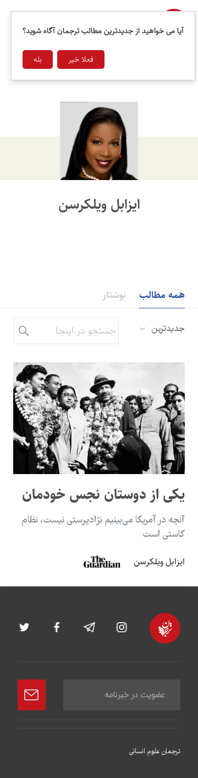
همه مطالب (162, 295)
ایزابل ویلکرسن (159, 562)
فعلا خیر (81, 59)
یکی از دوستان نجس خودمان (103, 494)
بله (38, 59)
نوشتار (114, 295)
